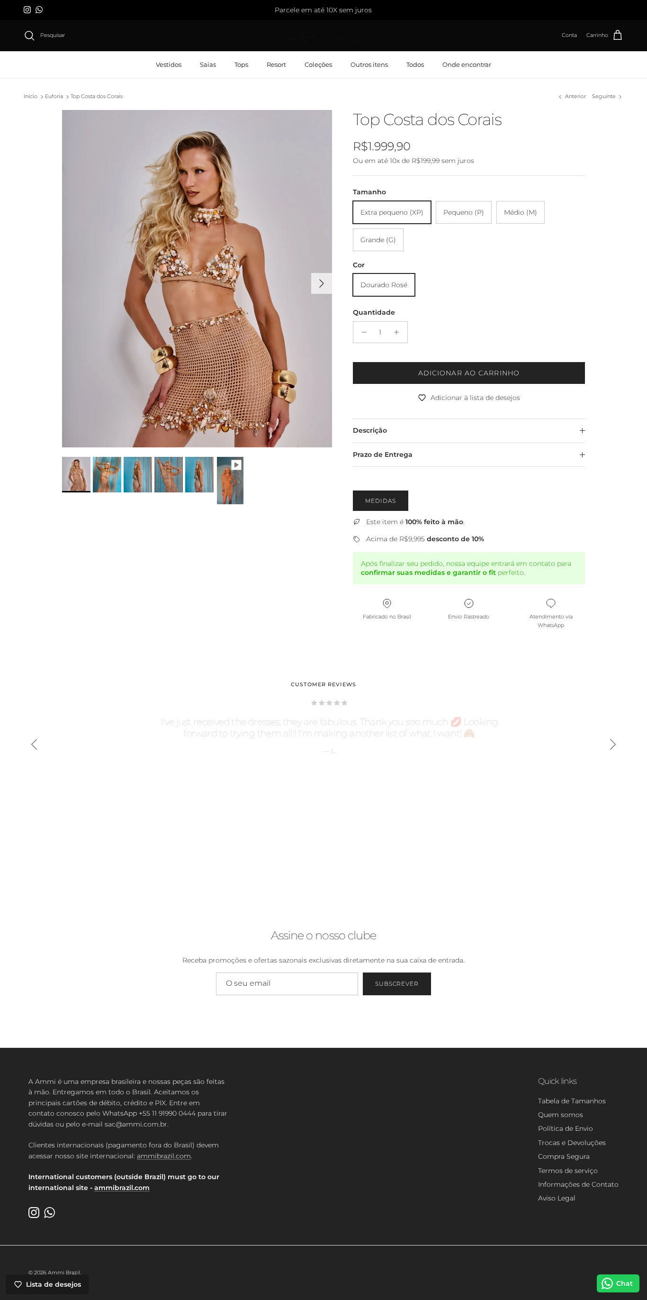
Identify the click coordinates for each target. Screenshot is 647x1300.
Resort (276, 64)
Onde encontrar (466, 64)
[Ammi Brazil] (323, 35)
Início (30, 96)
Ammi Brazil (64, 1272)
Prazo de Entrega (383, 454)
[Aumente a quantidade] (399, 332)
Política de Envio (565, 1128)
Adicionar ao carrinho (469, 373)
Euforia (54, 96)
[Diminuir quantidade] (361, 332)
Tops (241, 64)
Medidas (380, 500)
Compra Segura (564, 1156)
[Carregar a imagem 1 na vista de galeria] (197, 278)
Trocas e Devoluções (572, 1142)
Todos (415, 64)
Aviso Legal (556, 1198)
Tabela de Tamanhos (572, 1101)
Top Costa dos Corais (97, 96)
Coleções (318, 64)
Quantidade (374, 312)
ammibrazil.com (164, 1156)
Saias (208, 64)
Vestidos (168, 64)
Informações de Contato (578, 1184)
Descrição (370, 430)
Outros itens (369, 64)
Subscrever (397, 983)
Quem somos (560, 1114)
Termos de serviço (568, 1170)
